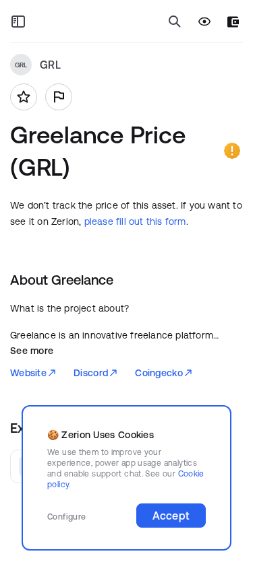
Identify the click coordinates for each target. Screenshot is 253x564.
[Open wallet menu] (233, 22)
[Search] (174, 21)
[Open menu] (18, 21)
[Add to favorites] (23, 96)
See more (31, 350)
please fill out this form (135, 221)
